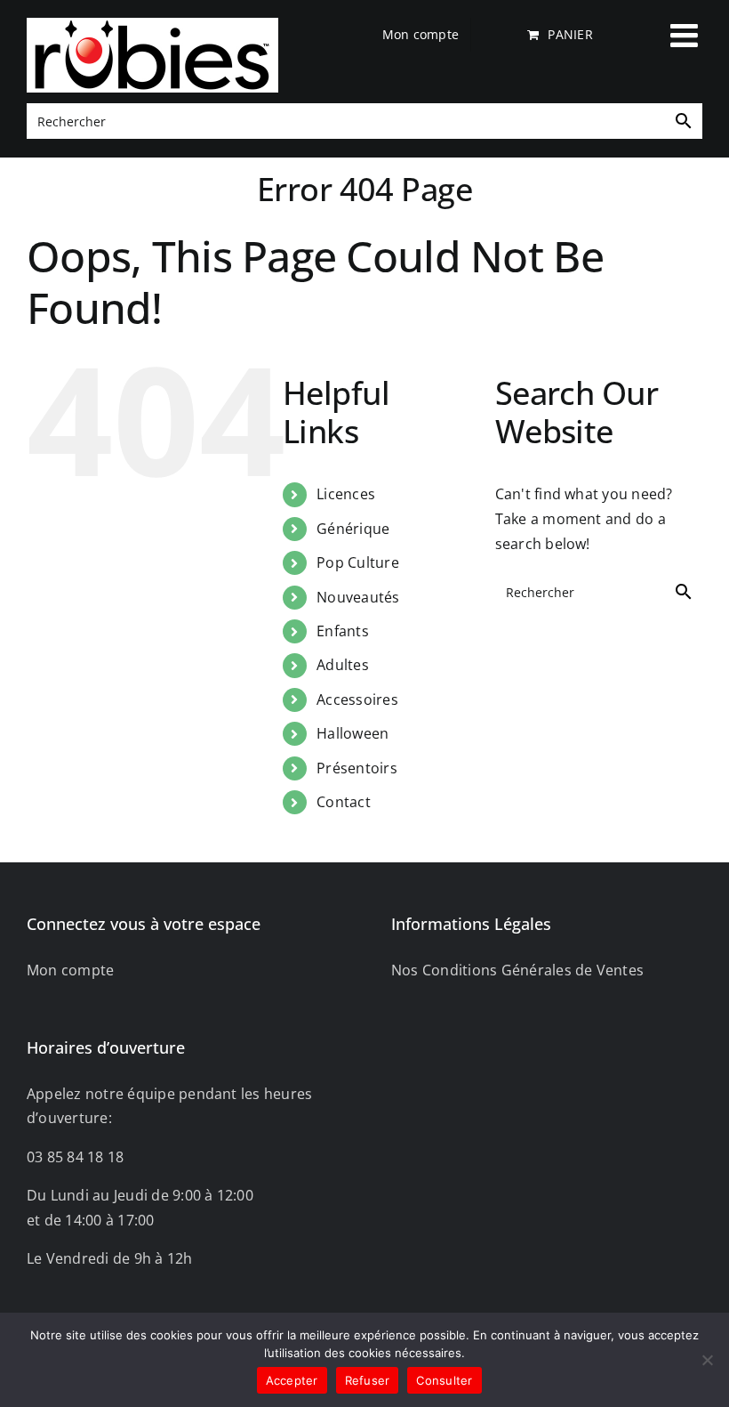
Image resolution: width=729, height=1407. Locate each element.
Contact (343, 802)
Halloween (352, 733)
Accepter (292, 1380)
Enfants (342, 631)
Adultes (342, 665)
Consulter (444, 1380)
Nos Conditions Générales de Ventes (517, 970)
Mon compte (70, 970)
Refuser (367, 1380)
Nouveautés (357, 597)
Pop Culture (357, 562)
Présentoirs (356, 768)
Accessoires (357, 699)
